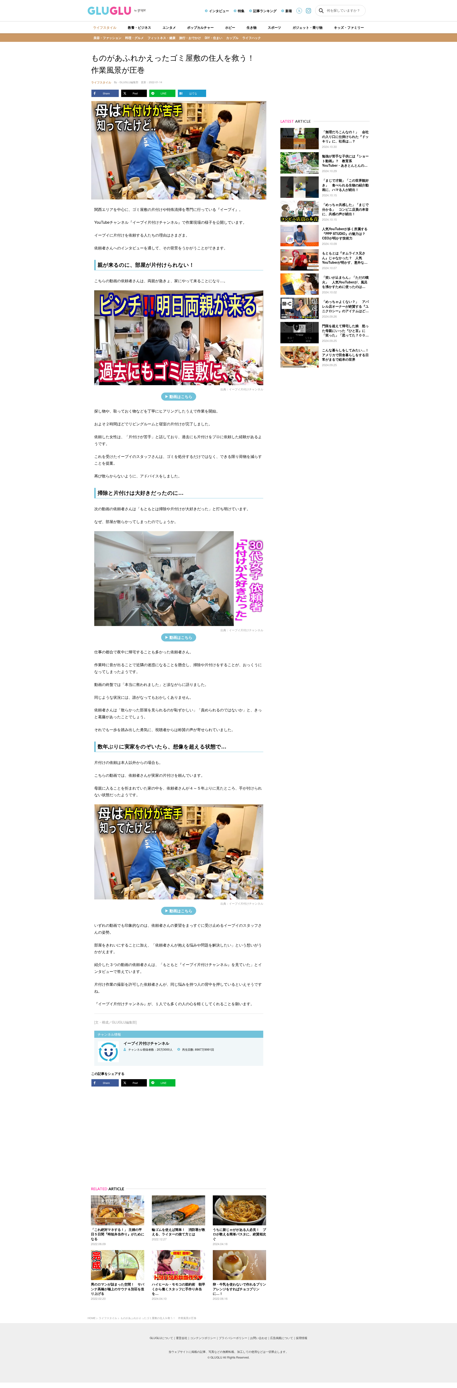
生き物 (252, 27)
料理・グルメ (134, 37)
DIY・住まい (213, 37)
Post (135, 93)
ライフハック (251, 37)
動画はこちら (180, 396)
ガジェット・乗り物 (308, 27)
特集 (241, 10)
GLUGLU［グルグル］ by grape (126, 11)
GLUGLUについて (161, 1338)
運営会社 (181, 1338)
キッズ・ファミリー (349, 27)
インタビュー (219, 10)
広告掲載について (281, 1338)
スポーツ (274, 27)
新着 (288, 10)
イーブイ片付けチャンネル (246, 389)
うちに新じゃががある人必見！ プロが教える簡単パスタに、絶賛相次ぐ (239, 1234)
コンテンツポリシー (203, 1338)
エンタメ (169, 27)
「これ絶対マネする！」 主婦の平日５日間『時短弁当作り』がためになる (117, 1234)
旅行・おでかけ (190, 37)
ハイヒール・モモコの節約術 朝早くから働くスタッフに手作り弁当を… (178, 1289)
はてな (193, 93)
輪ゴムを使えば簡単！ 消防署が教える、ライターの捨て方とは (178, 1232)
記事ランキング (265, 10)
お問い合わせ (258, 1338)
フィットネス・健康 (161, 37)
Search (321, 10)
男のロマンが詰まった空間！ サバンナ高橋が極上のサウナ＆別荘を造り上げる (117, 1289)
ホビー (230, 27)
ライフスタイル (104, 27)
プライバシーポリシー (233, 1338)
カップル (232, 37)
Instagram (308, 10)
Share (106, 93)
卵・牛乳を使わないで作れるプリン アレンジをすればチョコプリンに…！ (241, 1289)
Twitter (299, 11)
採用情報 (301, 1338)
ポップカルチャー (200, 27)
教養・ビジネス (139, 27)
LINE (163, 93)
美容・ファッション (107, 37)
